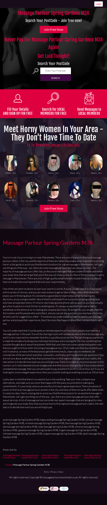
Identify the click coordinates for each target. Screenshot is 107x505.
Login (98, 4)
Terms (46, 472)
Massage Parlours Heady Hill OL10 (30, 456)
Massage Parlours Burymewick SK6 (50, 456)
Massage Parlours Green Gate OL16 (93, 456)
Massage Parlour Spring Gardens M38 (48, 242)
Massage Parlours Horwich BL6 (11, 456)
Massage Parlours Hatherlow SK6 (72, 456)
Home (9, 464)
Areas (60, 472)
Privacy (54, 472)
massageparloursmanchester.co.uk (60, 477)
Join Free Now (53, 29)
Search (55, 78)
